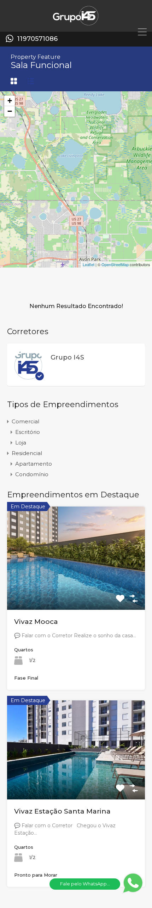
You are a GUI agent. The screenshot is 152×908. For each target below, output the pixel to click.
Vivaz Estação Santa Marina (62, 811)
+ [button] (9, 100)
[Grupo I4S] (28, 377)
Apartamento (33, 463)
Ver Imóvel (76, 589)
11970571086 (37, 39)
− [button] (9, 111)
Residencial (27, 453)
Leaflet (88, 264)
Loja (20, 442)
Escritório (27, 432)
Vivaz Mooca (36, 622)
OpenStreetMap (115, 264)
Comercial (25, 421)
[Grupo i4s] (76, 23)
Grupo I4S (67, 357)
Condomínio (31, 474)
